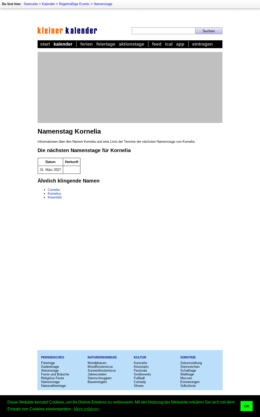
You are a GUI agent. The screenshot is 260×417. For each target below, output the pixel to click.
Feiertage (105, 44)
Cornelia (54, 190)
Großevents (142, 374)
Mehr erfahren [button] (86, 409)
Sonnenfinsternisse (102, 370)
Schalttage (188, 370)
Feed (156, 44)
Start (45, 44)
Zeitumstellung (191, 363)
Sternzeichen (190, 367)
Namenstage (103, 4)
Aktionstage (131, 44)
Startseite (31, 4)
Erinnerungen (190, 382)
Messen (186, 378)
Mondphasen (97, 363)
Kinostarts (141, 367)
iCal (169, 44)
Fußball (139, 378)
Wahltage (187, 374)
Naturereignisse (102, 357)
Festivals (140, 370)
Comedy (140, 382)
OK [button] (246, 406)
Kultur (140, 357)
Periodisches (52, 357)
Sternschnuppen (99, 378)
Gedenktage (50, 367)
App (180, 44)
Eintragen (202, 44)
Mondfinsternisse (100, 367)
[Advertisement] (130, 87)
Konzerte (140, 363)
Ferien (86, 44)
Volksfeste (188, 386)
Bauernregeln (97, 382)
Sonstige (188, 357)
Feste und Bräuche (55, 374)
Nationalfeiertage (53, 386)
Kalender (48, 4)
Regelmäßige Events (74, 4)
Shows (139, 386)
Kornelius (54, 193)
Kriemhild (54, 197)
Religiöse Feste (52, 378)
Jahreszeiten (97, 374)
